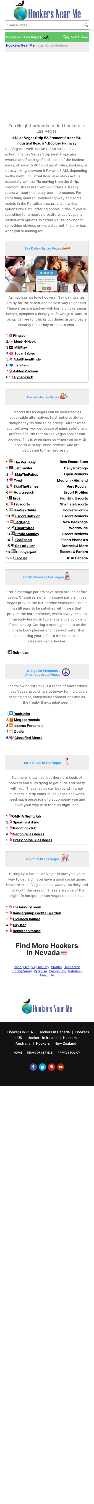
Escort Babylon (27, 516)
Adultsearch (23, 492)
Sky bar (19, 925)
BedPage (22, 522)
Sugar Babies (24, 353)
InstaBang (21, 365)
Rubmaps (20, 652)
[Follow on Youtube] (60, 1067)
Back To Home (79, 37)
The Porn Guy (24, 462)
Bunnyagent (26, 552)
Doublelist (21, 714)
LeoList (20, 558)
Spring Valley (22, 971)
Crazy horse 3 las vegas (32, 840)
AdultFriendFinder (27, 359)
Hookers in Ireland (42, 1038)
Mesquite (47, 975)
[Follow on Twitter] (42, 1067)
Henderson (72, 967)
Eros (16, 498)
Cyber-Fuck (23, 377)
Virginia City (40, 967)
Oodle (18, 731)
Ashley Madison (25, 371)
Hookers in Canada (54, 1032)
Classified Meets (28, 738)
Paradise (40, 971)
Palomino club (25, 828)
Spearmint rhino (26, 822)
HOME (18, 1052)
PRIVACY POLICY (69, 1052)
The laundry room (26, 907)
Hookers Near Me (20, 45)
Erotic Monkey (27, 534)
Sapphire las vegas (28, 834)
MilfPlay (20, 347)
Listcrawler (22, 468)
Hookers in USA (20, 1032)
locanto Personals (28, 725)
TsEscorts (21, 504)
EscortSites (24, 528)
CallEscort (23, 540)
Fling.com (21, 335)
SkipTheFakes (26, 474)
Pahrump (75, 971)
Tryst (17, 480)
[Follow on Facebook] (33, 1067)
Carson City (57, 971)
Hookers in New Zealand (56, 1043)
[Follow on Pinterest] (51, 1067)
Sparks (56, 967)
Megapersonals (26, 720)
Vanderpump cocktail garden (37, 913)
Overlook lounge (26, 919)
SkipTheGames (26, 486)
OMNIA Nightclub (26, 816)
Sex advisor (24, 546)
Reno (18, 967)
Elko (26, 967)
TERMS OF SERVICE (39, 1052)
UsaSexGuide (24, 510)
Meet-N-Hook (24, 341)
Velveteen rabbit (27, 931)
